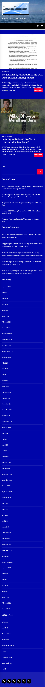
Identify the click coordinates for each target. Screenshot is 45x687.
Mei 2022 (5, 585)
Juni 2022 (5, 579)
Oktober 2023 (6, 486)
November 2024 (7, 410)
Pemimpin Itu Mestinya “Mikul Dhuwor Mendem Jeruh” (19, 140)
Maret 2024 (5, 457)
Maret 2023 (5, 527)
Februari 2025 (6, 392)
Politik (4, 651)
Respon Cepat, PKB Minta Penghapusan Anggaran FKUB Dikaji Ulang (22, 204)
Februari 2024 (6, 462)
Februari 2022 (6, 603)
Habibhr (4, 262)
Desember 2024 (7, 404)
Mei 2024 (5, 445)
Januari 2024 (6, 468)
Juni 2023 (5, 509)
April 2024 (5, 451)
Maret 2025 (5, 386)
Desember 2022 (7, 544)
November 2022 (7, 550)
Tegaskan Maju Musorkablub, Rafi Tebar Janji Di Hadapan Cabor (20, 220)
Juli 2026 (5, 293)
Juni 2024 (5, 439)
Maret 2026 (5, 316)
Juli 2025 (5, 363)
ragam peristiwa (7, 136)
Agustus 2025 (6, 357)
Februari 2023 (6, 533)
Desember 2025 (7, 334)
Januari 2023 (6, 539)
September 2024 (7, 421)
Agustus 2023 (6, 497)
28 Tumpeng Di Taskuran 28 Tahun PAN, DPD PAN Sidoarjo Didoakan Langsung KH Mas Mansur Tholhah (21, 196)
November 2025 (7, 339)
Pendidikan (5, 71)
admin (4, 90)
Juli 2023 (5, 503)
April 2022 (5, 591)
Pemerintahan (6, 634)
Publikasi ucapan (7, 657)
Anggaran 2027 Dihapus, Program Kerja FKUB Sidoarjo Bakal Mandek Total (21, 212)
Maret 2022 (5, 597)
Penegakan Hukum (8, 645)
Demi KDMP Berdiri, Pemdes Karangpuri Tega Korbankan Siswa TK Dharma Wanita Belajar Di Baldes (22, 188)
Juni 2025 (5, 369)
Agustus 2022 (6, 568)
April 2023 (5, 521)
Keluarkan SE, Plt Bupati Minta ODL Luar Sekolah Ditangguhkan (22, 76)
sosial (4, 669)
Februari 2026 (6, 322)
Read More (38, 90)
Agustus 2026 (6, 287)
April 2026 (5, 310)
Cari (3, 167)
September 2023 (7, 492)
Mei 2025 (5, 375)
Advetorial (5, 622)
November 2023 (7, 480)
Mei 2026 (5, 304)
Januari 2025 (6, 398)
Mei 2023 (5, 515)
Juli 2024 (5, 433)
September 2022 (7, 562)
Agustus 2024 (6, 427)
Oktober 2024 (6, 416)
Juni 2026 (5, 298)
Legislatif (5, 628)
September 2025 (7, 351)
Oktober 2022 (6, 556)
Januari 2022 (6, 609)
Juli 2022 (5, 574)
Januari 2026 (6, 328)
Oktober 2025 (6, 345)
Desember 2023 (7, 474)
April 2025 (5, 380)
